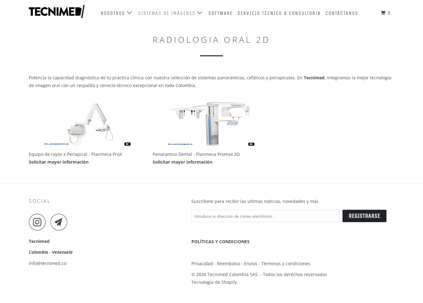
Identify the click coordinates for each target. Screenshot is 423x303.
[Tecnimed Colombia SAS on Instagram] (39, 222)
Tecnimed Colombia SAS (232, 274)
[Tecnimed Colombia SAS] (60, 11)
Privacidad (202, 263)
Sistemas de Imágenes (167, 13)
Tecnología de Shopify (214, 282)
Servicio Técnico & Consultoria (279, 13)
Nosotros (114, 13)
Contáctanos (341, 13)
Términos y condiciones (285, 263)
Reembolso (228, 263)
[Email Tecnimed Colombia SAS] (60, 222)
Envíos (251, 263)
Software (220, 13)
